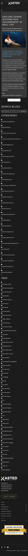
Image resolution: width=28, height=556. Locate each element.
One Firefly (13, 550)
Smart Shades (4, 334)
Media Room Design (6, 404)
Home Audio (4, 454)
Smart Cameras (5, 446)
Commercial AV (5, 423)
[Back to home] (14, 3)
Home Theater (4, 307)
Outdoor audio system (6, 350)
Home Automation (5, 168)
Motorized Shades (5, 311)
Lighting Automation (6, 315)
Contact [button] (3, 520)
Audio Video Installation (7, 427)
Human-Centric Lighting (7, 442)
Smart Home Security (6, 292)
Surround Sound (5, 419)
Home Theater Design (6, 326)
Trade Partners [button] (6, 511)
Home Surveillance (5, 179)
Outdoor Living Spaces (6, 231)
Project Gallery (6, 513)
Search (23, 111)
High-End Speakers (5, 338)
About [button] (3, 504)
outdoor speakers (5, 357)
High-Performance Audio (7, 458)
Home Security (4, 303)
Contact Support (9, 496)
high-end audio (4, 373)
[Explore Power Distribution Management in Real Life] (14, 39)
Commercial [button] (5, 506)
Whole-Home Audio (6, 411)
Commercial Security (6, 408)
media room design (5, 396)
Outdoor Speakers (5, 469)
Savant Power (4, 249)
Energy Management (6, 144)
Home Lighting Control (6, 431)
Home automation (5, 392)
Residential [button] (4, 509)
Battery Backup (5, 127)
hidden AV (3, 380)
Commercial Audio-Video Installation (10, 139)
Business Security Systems (7, 133)
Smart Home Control (6, 284)
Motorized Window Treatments (9, 330)
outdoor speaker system (7, 353)
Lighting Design (5, 220)
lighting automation (6, 365)
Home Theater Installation (7, 185)
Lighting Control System (7, 342)
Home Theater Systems (7, 191)
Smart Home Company (6, 260)
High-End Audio (5, 162)
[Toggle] (1, 123)
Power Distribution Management (10, 28)
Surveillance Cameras (6, 299)
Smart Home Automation (7, 255)
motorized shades (5, 388)
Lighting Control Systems (7, 214)
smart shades (4, 384)
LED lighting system (6, 346)
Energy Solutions (5, 150)
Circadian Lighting (5, 319)
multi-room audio (5, 369)
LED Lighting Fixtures (6, 202)
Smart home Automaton (7, 438)
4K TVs (3, 415)
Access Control (5, 450)
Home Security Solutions (7, 173)
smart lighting (4, 377)
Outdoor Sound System (6, 237)
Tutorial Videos (6, 516)
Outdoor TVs (4, 466)
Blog (2, 518)
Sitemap (18, 550)
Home (2, 502)
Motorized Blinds (5, 226)
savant (4, 95)
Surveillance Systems (6, 266)
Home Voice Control (6, 197)
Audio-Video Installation (7, 121)
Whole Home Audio (6, 272)
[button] (2, 3)
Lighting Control (5, 208)
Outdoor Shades (5, 462)
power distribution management (14, 95)
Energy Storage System (7, 156)
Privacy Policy (24, 550)
